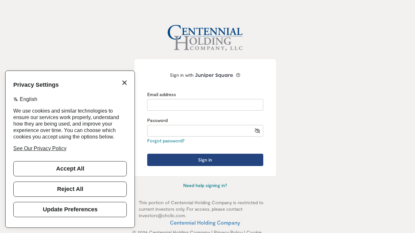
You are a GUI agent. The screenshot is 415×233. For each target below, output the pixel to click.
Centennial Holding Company (205, 222)
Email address (161, 94)
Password (157, 120)
